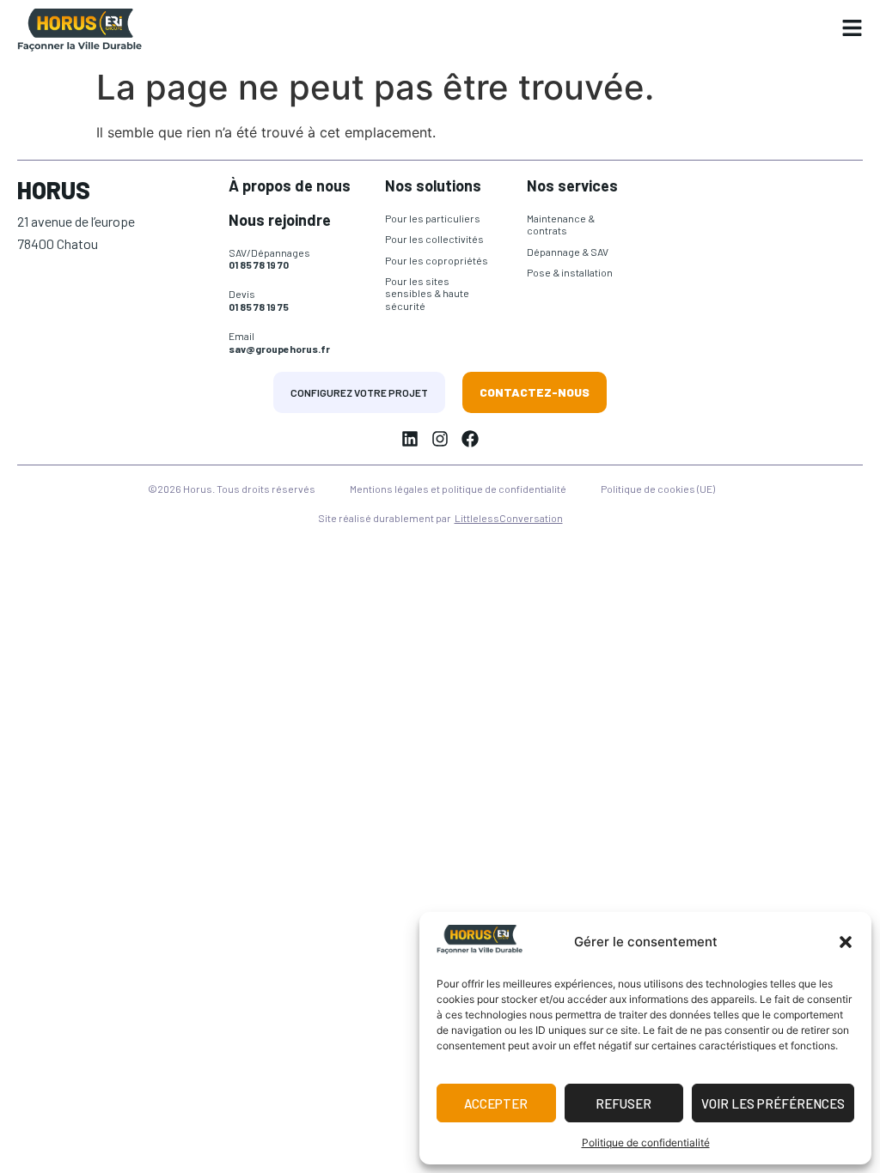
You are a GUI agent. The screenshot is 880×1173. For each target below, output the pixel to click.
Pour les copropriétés (436, 260)
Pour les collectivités (434, 239)
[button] (845, 942)
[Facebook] (470, 438)
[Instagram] (440, 438)
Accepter (496, 1103)
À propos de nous (290, 185)
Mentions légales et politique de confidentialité (458, 489)
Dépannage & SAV (567, 252)
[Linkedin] (410, 438)
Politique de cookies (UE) (658, 489)
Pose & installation (570, 272)
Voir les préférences (773, 1103)
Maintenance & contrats (561, 224)
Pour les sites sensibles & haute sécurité (427, 293)
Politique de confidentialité (646, 1142)
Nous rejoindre (280, 219)
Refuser (623, 1103)
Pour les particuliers (432, 218)
